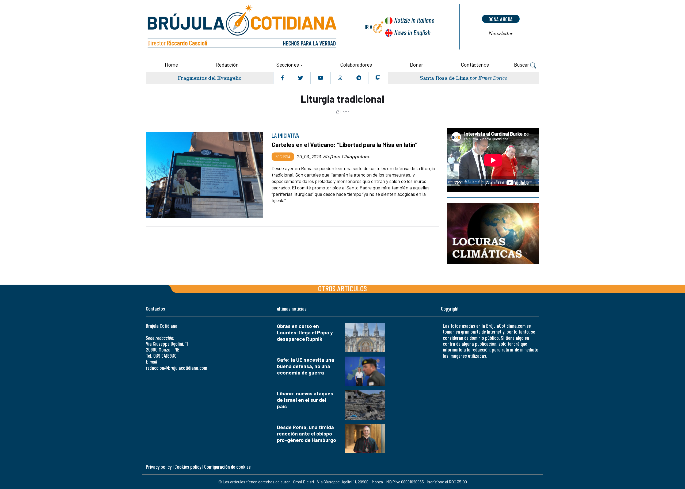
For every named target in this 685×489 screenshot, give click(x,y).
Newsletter (501, 33)
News (412, 32)
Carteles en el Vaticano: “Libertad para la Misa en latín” (344, 144)
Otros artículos (342, 288)
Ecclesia (283, 156)
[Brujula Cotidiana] (242, 26)
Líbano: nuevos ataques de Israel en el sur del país (305, 399)
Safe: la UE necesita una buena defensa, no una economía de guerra (305, 366)
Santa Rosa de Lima (444, 78)
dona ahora (501, 19)
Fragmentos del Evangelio (210, 78)
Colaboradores (356, 65)
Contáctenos (475, 65)
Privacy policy (159, 467)
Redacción (227, 65)
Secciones (287, 65)
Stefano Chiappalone (346, 156)
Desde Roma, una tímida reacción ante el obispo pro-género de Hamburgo (306, 433)
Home (171, 65)
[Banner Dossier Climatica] (493, 233)
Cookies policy (187, 467)
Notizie (414, 20)
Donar (416, 65)
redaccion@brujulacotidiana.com (176, 368)
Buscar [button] (522, 65)
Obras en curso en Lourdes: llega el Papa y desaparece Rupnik (305, 332)
